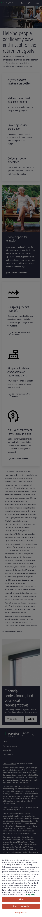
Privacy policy (29, 894)
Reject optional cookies (21, 906)
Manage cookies (21, 912)
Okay (21, 899)
